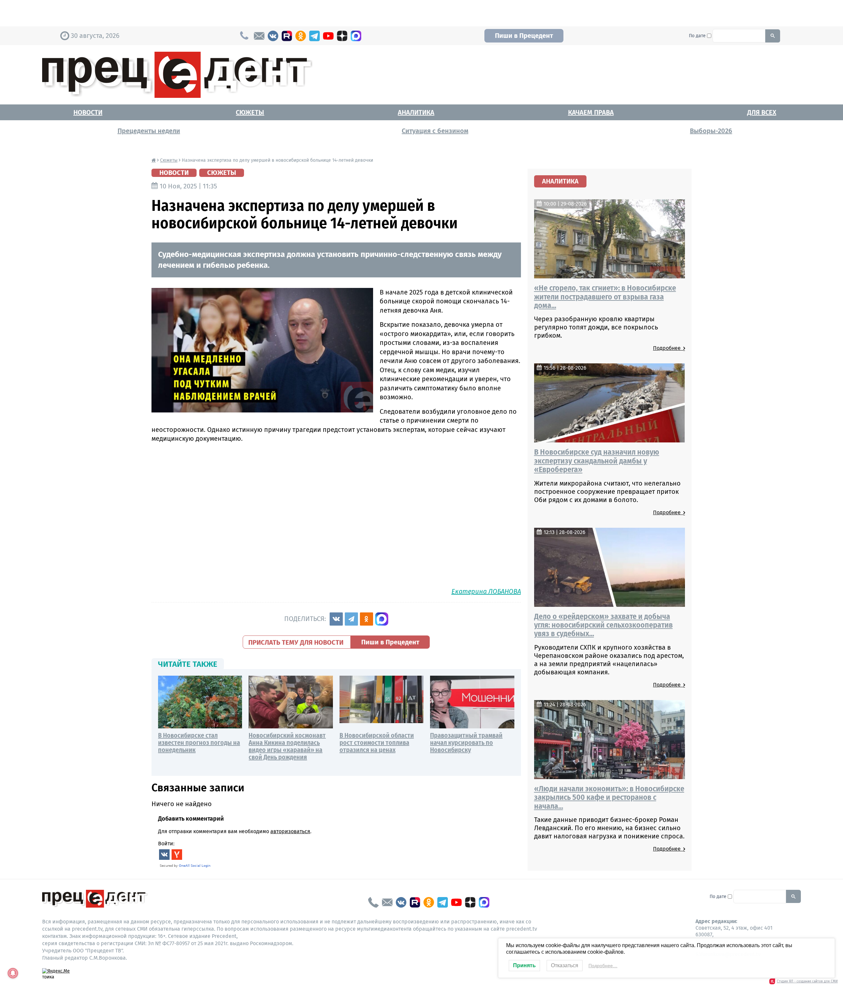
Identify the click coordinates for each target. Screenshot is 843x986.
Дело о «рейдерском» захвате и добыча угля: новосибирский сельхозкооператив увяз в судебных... (603, 625)
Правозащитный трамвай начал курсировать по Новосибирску (466, 742)
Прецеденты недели (149, 131)
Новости (87, 112)
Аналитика (416, 112)
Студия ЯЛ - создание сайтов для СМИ (807, 981)
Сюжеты (250, 112)
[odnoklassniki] (300, 36)
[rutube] (287, 36)
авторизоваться (290, 831)
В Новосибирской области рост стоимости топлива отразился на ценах (377, 742)
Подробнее (668, 348)
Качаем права (591, 112)
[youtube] (328, 36)
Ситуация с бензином (435, 131)
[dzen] (342, 36)
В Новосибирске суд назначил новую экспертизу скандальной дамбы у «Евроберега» (596, 460)
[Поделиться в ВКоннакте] (336, 619)
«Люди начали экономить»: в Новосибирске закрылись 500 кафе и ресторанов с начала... (609, 797)
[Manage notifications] (13, 973)
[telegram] (314, 36)
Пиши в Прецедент (524, 36)
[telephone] (373, 902)
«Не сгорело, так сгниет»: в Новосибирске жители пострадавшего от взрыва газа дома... (605, 296)
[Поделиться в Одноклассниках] (366, 619)
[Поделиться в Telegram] (351, 619)
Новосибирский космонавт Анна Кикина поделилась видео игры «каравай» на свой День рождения (287, 746)
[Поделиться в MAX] (381, 619)
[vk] (273, 36)
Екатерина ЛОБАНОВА (486, 591)
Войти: (166, 843)
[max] (356, 36)
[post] (259, 36)
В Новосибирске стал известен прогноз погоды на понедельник (199, 742)
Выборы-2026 (711, 131)
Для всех (761, 112)
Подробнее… (602, 965)
